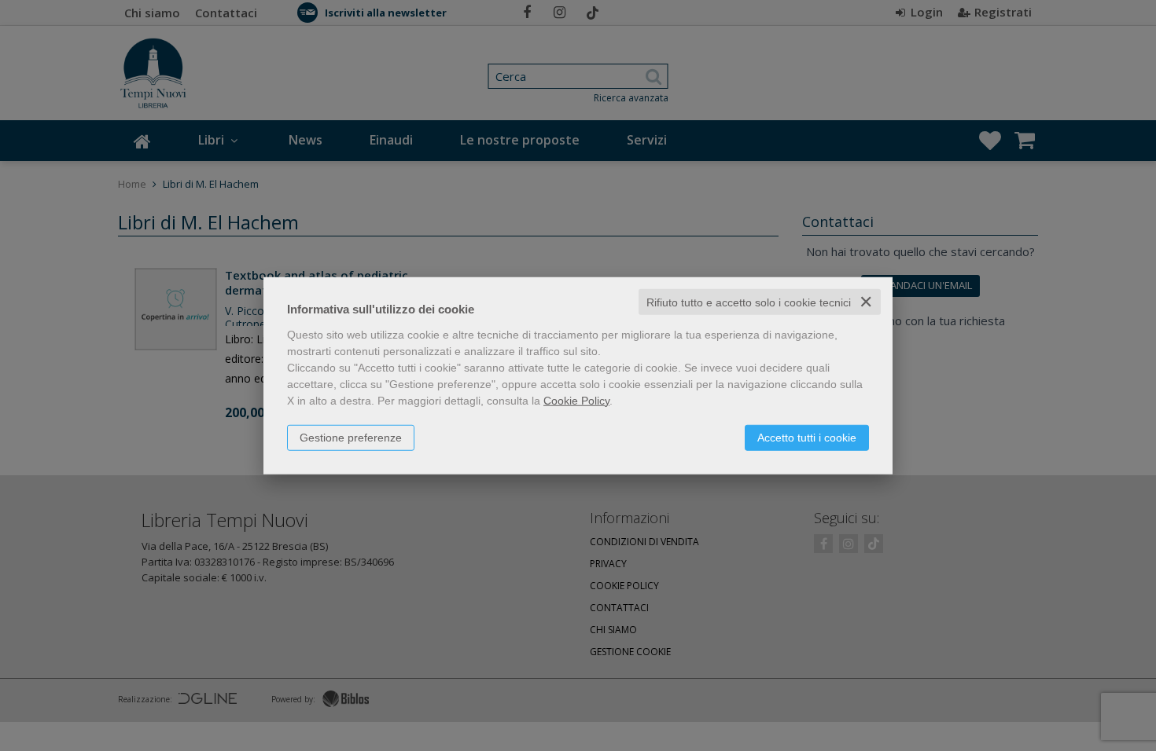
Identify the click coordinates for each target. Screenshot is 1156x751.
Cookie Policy (576, 400)
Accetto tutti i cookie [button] (806, 436)
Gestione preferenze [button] (351, 436)
